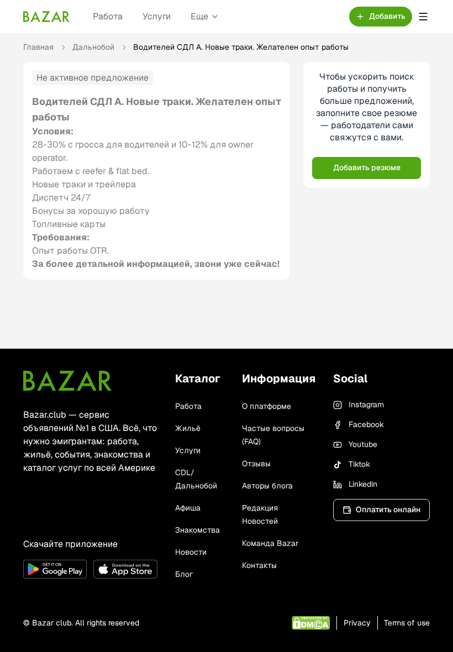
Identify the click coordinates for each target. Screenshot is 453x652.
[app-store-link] (125, 569)
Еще (199, 16)
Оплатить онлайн (388, 509)
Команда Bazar (270, 543)
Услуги (157, 16)
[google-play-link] (55, 569)
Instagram (366, 404)
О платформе (266, 406)
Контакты (259, 565)
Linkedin (363, 484)
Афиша (188, 508)
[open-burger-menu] (423, 17)
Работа (108, 16)
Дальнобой (93, 47)
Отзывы (256, 464)
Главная (38, 47)
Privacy (357, 623)
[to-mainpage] (67, 381)
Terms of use (407, 623)
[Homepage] (46, 16)
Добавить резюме (367, 167)
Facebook (366, 424)
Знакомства (197, 530)
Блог (184, 574)
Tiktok (359, 464)
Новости (191, 552)
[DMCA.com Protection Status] (311, 623)
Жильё (188, 428)
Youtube (363, 444)
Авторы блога (267, 486)
